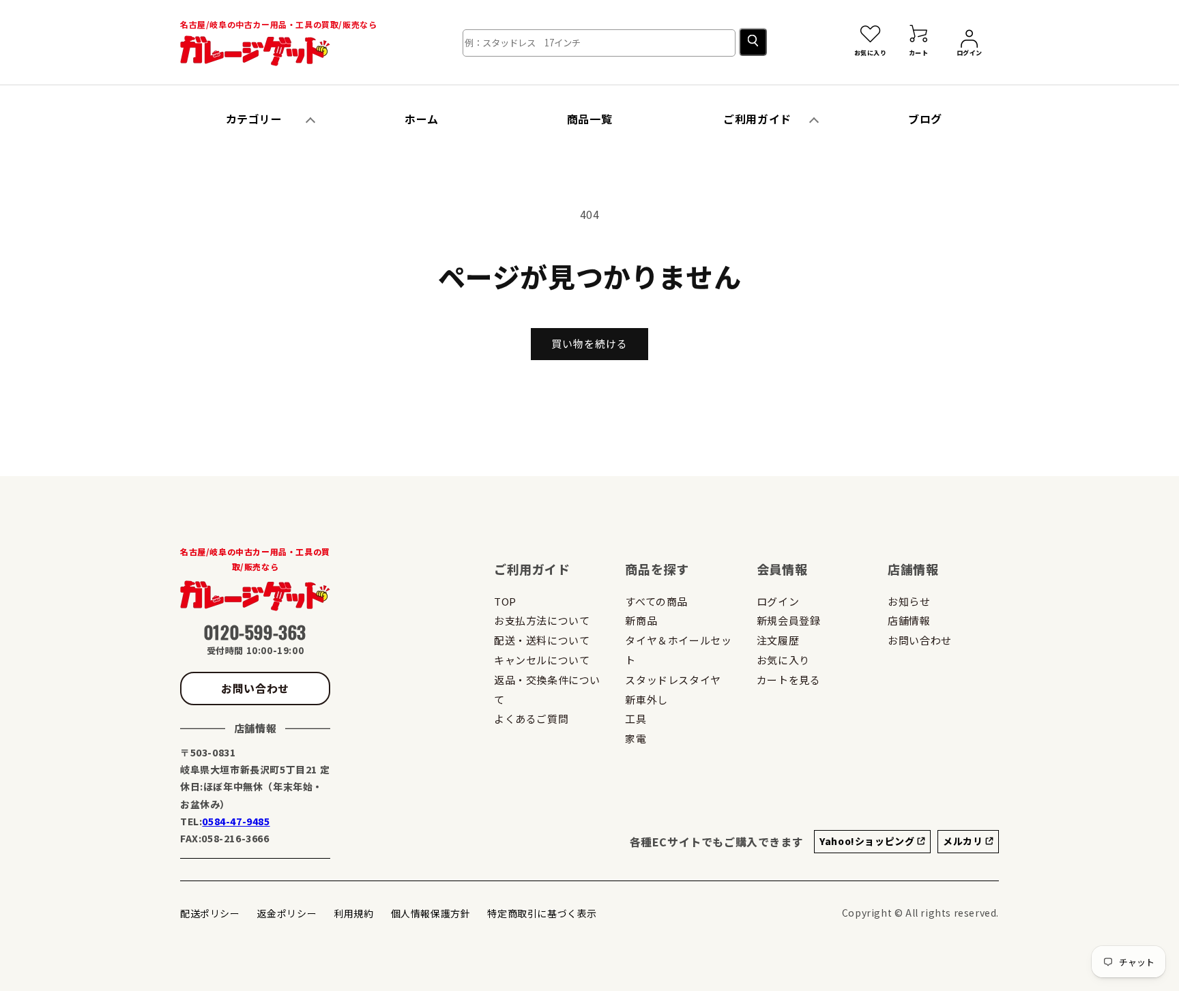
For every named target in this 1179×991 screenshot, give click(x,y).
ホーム (422, 118)
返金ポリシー (287, 913)
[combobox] (599, 43)
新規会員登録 (789, 620)
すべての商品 (656, 601)
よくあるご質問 (531, 718)
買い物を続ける (589, 343)
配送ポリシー (210, 913)
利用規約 (353, 913)
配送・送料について (542, 640)
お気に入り (783, 660)
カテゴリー (254, 118)
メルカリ (964, 841)
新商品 (641, 620)
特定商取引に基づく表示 (542, 913)
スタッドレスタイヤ (672, 679)
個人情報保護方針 (431, 913)
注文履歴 (778, 640)
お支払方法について (542, 620)
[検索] (753, 42)
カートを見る (789, 679)
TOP (505, 601)
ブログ (925, 118)
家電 (635, 738)
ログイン (778, 601)
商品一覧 (589, 118)
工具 (635, 718)
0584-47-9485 (236, 821)
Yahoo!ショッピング (868, 841)
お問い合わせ (255, 688)
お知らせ (909, 601)
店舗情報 (909, 620)
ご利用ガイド (757, 118)
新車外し (646, 699)
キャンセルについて (542, 660)
